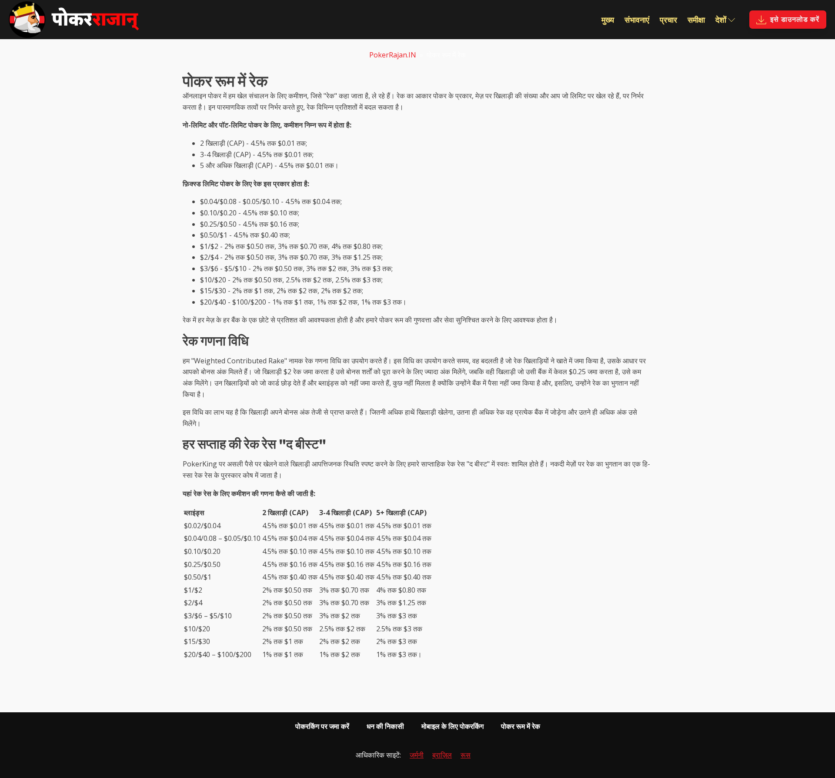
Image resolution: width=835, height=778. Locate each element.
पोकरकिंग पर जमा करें (322, 726)
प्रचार (668, 19)
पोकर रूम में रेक (520, 726)
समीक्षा (696, 19)
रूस (466, 755)
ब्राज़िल (442, 755)
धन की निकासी (385, 726)
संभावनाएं (637, 19)
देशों (720, 19)
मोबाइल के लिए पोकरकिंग (452, 726)
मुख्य (607, 19)
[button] (787, 19)
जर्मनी (417, 755)
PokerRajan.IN (392, 55)
